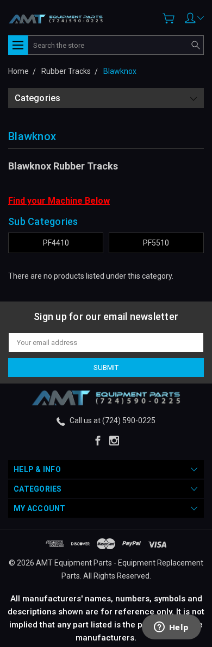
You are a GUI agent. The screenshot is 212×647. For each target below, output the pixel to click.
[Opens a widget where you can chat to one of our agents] (171, 628)
